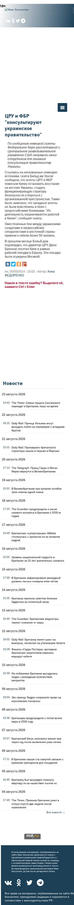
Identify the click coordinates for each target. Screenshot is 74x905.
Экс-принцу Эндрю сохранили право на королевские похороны (36, 699)
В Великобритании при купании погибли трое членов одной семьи (36, 490)
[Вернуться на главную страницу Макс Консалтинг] (24, 9)
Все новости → (55, 812)
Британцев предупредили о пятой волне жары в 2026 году (37, 720)
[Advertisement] (37, 65)
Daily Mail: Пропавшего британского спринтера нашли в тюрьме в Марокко (35, 449)
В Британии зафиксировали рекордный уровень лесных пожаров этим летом (36, 579)
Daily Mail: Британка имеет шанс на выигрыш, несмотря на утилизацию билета (38, 641)
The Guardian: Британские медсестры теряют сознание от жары (35, 620)
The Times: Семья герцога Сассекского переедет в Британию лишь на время (36, 404)
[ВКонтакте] (8, 264)
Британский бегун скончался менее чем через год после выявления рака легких (36, 740)
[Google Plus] (24, 264)
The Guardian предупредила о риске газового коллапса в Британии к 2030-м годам (36, 513)
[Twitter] (13, 264)
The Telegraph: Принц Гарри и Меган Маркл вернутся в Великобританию (34, 469)
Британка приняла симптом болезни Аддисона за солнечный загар (34, 600)
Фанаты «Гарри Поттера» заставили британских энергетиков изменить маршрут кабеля (34, 653)
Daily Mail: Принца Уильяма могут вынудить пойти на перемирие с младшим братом (38, 427)
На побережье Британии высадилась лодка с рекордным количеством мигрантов (35, 677)
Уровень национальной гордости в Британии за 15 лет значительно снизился (38, 559)
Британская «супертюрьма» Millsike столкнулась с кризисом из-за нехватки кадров (36, 537)
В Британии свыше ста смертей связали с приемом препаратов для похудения (37, 761)
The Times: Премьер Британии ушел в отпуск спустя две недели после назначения (35, 804)
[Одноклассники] (19, 264)
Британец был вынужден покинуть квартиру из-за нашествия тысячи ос (34, 781)
